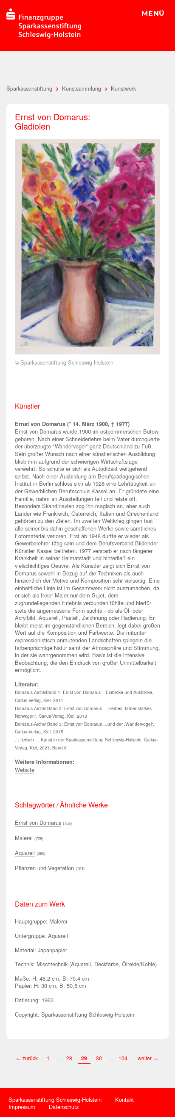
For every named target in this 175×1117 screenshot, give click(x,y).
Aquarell (25, 853)
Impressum (21, 1107)
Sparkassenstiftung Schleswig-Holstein (55, 1099)
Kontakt (124, 1099)
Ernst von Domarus (38, 822)
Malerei (24, 838)
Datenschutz (64, 1107)
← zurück (27, 1058)
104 (124, 1058)
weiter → (148, 1058)
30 (99, 1058)
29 (84, 1058)
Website (24, 770)
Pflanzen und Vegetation (44, 868)
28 (69, 1058)
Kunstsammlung (81, 88)
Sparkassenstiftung (29, 88)
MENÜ (153, 13)
